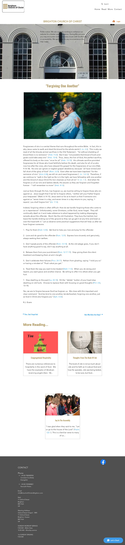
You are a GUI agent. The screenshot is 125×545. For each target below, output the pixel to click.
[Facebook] (103, 462)
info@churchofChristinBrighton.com (30, 493)
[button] (104, 9)
